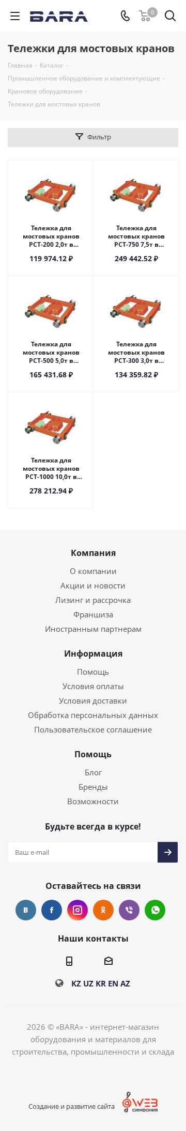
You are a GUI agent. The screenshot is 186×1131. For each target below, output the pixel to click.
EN (113, 983)
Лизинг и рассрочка (93, 600)
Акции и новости (93, 585)
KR (101, 983)
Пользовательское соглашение (93, 729)
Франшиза (93, 614)
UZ (88, 983)
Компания (93, 553)
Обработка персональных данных (93, 715)
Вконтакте (26, 910)
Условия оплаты (93, 686)
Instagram (77, 910)
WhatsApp (155, 910)
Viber (129, 910)
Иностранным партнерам (93, 629)
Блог (93, 772)
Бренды (93, 787)
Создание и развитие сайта (71, 1106)
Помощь (93, 671)
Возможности (93, 801)
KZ (76, 983)
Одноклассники (103, 910)
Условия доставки (93, 700)
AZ (125, 983)
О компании (93, 571)
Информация (93, 653)
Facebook (51, 910)
